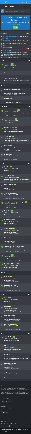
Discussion (4, 106)
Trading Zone (7, 136)
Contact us (3, 423)
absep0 (6, 40)
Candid (6, 345)
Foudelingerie (18, 216)
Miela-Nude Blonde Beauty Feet (11, 340)
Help (2, 425)
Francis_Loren (14, 359)
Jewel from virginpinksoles (10, 310)
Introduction (7, 64)
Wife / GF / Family (9, 193)
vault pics (6, 258)
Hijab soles (6, 214)
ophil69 (14, 189)
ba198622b (13, 242)
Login (2, 415)
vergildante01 (18, 311)
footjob (6, 188)
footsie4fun (18, 132)
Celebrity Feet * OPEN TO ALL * (12, 246)
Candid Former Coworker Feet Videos (12, 349)
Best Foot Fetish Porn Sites (7, 404)
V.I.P (2, 333)
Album (3, 272)
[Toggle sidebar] (29, 2)
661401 (16, 124)
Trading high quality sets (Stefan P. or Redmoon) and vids (17, 140)
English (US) (5, 421)
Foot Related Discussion (10, 110)
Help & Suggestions (9, 127)
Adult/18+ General (9, 324)
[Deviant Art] (3, 431)
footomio (13, 82)
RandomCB (15, 268)
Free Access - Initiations (10, 89)
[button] (2, 2)
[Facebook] (1, 431)
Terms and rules (10, 423)
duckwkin (15, 94)
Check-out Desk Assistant (10, 158)
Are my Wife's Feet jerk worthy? (11, 197)
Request (6, 306)
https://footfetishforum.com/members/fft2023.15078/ (13, 49)
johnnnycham (18, 150)
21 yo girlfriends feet (9, 280)
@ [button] (3, 36)
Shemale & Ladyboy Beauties (10, 267)
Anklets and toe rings (9, 122)
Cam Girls (7, 237)
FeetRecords (3, 406)
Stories (6, 297)
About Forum (7, 76)
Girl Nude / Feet (8, 337)
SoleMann (15, 159)
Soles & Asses (7, 328)
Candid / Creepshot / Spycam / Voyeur (14, 202)
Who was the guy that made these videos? (13, 131)
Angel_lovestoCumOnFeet (19, 198)
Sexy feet (6, 149)
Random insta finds (8, 289)
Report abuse (25, 423)
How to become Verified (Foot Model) (12, 67)
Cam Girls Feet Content (9, 241)
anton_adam (14, 350)
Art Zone (6, 154)
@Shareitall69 (15, 36)
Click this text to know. (17, 11)
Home (5, 425)
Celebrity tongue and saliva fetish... (12, 319)
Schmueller (15, 115)
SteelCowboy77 (8, 36)
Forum (3, 60)
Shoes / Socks (8, 228)
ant (5, 57)
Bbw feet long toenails (9, 223)
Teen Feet (7, 166)
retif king (17, 251)
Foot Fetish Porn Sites (6, 401)
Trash (5, 372)
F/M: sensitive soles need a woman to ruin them (15, 93)
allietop (12, 342)
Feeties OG (17, 290)
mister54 (15, 207)
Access (3, 86)
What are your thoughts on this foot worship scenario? (16, 113)
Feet (2, 163)
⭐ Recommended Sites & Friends (13, 102)
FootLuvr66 (7, 52)
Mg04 (14, 180)
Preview (6, 73)
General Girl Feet (8, 184)
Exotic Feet (7, 211)
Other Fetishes (8, 315)
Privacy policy (18, 423)
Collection (7, 276)
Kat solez (6, 170)
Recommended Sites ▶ (6, 408)
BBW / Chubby (8, 219)
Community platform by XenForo (14, 429)
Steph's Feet (7, 301)
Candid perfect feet (8, 205)
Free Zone (7, 145)
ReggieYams (15, 224)
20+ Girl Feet (7, 175)
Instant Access (8, 98)
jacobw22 (6, 43)
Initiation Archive (8, 363)
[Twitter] (6, 431)
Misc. (2, 294)
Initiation (9, 367)
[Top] (8, 426)
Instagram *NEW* (9, 285)
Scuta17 (17, 281)
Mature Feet (7, 255)
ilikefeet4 (13, 303)
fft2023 (6, 47)
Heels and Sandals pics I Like (10, 232)
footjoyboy (17, 260)
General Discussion (9, 119)
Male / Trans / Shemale (10, 263)
